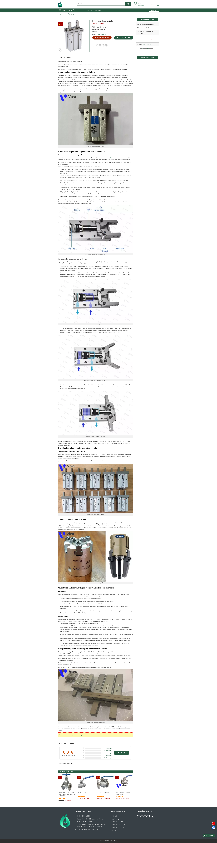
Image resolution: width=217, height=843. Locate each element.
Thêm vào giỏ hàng (102, 37)
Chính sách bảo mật (118, 828)
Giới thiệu (114, 816)
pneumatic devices (109, 157)
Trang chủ (88, 10)
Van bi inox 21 (82, 792)
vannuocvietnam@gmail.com (89, 829)
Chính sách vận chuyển (119, 825)
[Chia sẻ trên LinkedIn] (106, 45)
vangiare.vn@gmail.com (146, 48)
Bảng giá (98, 10)
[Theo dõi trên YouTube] (152, 816)
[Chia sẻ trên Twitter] (97, 45)
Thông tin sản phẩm (65, 57)
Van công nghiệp (69, 14)
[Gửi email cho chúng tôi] (143, 816)
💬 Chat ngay (209, 835)
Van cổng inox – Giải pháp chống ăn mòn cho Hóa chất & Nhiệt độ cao (67, 794)
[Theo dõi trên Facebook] (137, 816)
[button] (155, 4)
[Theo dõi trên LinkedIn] (149, 816)
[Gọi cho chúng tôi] (146, 816)
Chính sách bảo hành (118, 822)
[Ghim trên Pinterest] (103, 45)
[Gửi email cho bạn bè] (100, 45)
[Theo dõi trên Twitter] (140, 816)
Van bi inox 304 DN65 (103, 792)
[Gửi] (128, 4)
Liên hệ (114, 831)
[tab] (65, 57)
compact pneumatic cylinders (78, 735)
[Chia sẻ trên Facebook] (94, 45)
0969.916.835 (147, 44)
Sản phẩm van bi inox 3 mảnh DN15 (123, 793)
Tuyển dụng (115, 819)
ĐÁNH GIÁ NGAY (121, 752)
